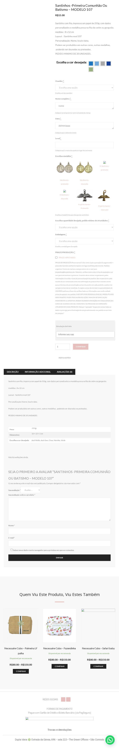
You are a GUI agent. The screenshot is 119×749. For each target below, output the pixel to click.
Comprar (81, 346)
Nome (11, 525)
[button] (110, 740)
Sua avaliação (14, 490)
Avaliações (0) (64, 372)
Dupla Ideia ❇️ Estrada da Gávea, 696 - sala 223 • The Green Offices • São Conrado (59, 739)
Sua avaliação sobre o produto (21, 495)
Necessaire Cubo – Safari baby (98, 648)
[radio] (91, 63)
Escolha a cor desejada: (72, 62)
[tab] (13, 372)
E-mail (11, 538)
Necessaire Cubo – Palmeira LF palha (20, 651)
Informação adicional (38, 372)
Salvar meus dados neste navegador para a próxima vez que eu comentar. (43, 550)
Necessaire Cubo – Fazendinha (59, 648)
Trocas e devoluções (60, 729)
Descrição (13, 372)
